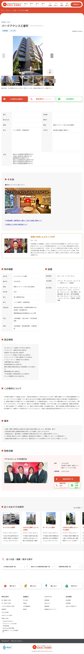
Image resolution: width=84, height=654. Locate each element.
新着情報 (46, 600)
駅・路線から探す (6, 600)
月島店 (25, 603)
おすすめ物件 (5, 612)
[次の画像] (52, 56)
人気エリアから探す (7, 615)
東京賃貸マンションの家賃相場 (10, 631)
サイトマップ (5, 641)
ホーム (2, 10)
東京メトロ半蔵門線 (18, 154)
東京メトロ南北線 (17, 161)
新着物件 (4, 609)
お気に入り (47, 603)
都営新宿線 (16, 158)
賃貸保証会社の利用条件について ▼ (25, 313)
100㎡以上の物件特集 (8, 628)
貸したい (37, 4)
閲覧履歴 (46, 606)
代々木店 (25, 600)
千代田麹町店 (26, 606)
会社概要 (68, 600)
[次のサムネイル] (54, 81)
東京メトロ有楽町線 (18, 160)
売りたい (43, 4)
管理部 (25, 609)
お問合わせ (76, 4)
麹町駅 (25, 163)
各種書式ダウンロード (50, 609)
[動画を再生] (28, 201)
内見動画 (5, 31)
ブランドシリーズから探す (10, 623)
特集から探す (5, 618)
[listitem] (6, 81)
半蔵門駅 (26, 154)
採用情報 (68, 603)
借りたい (26, 4)
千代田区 (14, 10)
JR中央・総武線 (17, 156)
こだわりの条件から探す (8, 606)
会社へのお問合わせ (71, 606)
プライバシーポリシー (17, 641)
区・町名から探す (6, 603)
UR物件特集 (6, 626)
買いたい (31, 4)
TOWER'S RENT (7, 621)
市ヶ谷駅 (24, 156)
